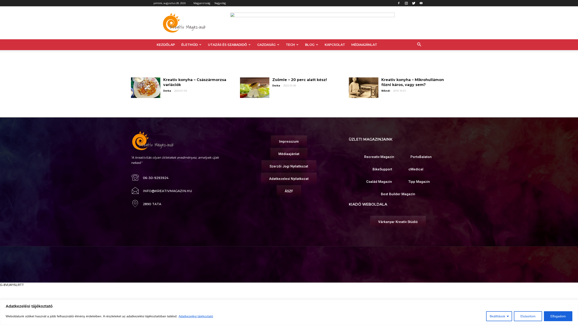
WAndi (385, 90)
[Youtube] (421, 3)
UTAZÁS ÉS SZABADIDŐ (227, 45)
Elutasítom (528, 316)
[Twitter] (413, 3)
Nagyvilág (220, 3)
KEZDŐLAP (166, 45)
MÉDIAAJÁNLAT (364, 45)
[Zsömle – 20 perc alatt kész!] (254, 87)
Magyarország (201, 3)
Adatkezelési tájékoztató (196, 316)
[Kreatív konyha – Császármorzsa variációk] (145, 87)
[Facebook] (398, 3)
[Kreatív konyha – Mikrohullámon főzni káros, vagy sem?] (363, 87)
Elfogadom (558, 316)
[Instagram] (406, 3)
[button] (419, 45)
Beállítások (497, 316)
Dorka (167, 90)
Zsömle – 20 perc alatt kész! (299, 80)
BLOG (310, 45)
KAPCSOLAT (335, 45)
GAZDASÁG (266, 45)
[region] (289, 312)
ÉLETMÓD (189, 45)
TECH (290, 45)
